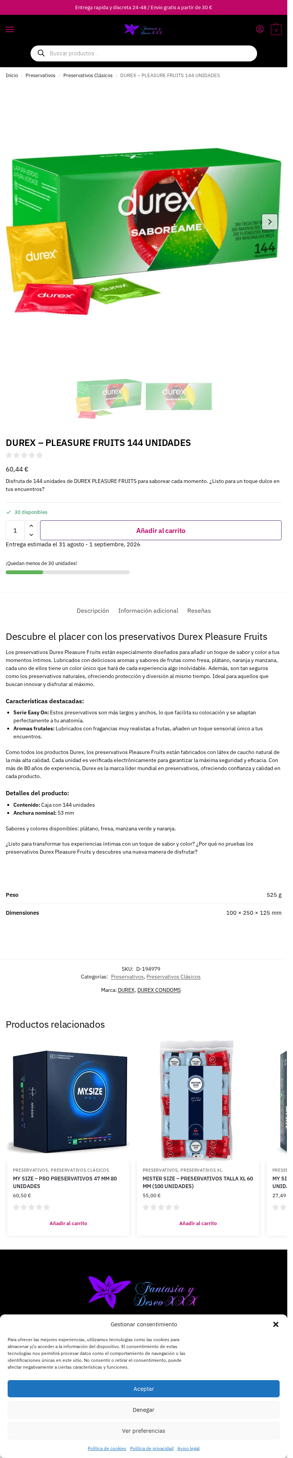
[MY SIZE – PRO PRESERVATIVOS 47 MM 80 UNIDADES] (68, 1101)
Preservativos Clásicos (88, 75)
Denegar (144, 1409)
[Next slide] (270, 222)
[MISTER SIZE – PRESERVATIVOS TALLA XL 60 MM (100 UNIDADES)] (198, 1101)
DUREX (126, 990)
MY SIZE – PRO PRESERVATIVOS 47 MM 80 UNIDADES (65, 1182)
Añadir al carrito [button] (68, 1223)
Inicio (12, 75)
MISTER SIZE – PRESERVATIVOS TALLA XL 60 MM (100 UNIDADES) (198, 1182)
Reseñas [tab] (199, 610)
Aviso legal (188, 1448)
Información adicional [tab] (148, 610)
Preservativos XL (201, 1170)
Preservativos (40, 75)
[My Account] (259, 29)
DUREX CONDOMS (159, 990)
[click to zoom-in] (144, 222)
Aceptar (144, 1388)
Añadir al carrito (160, 530)
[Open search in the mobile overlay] (143, 53)
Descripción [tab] (93, 610)
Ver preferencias (143, 1430)
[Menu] (17, 30)
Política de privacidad (152, 1448)
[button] (276, 1324)
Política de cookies (107, 1448)
